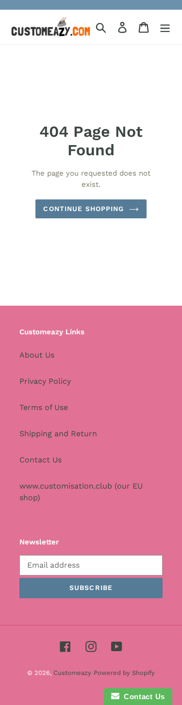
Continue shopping (83, 209)
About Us (36, 355)
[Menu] (165, 27)
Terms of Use (43, 407)
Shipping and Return (58, 433)
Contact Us (40, 459)
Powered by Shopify (124, 672)
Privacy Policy (45, 381)
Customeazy (72, 672)
